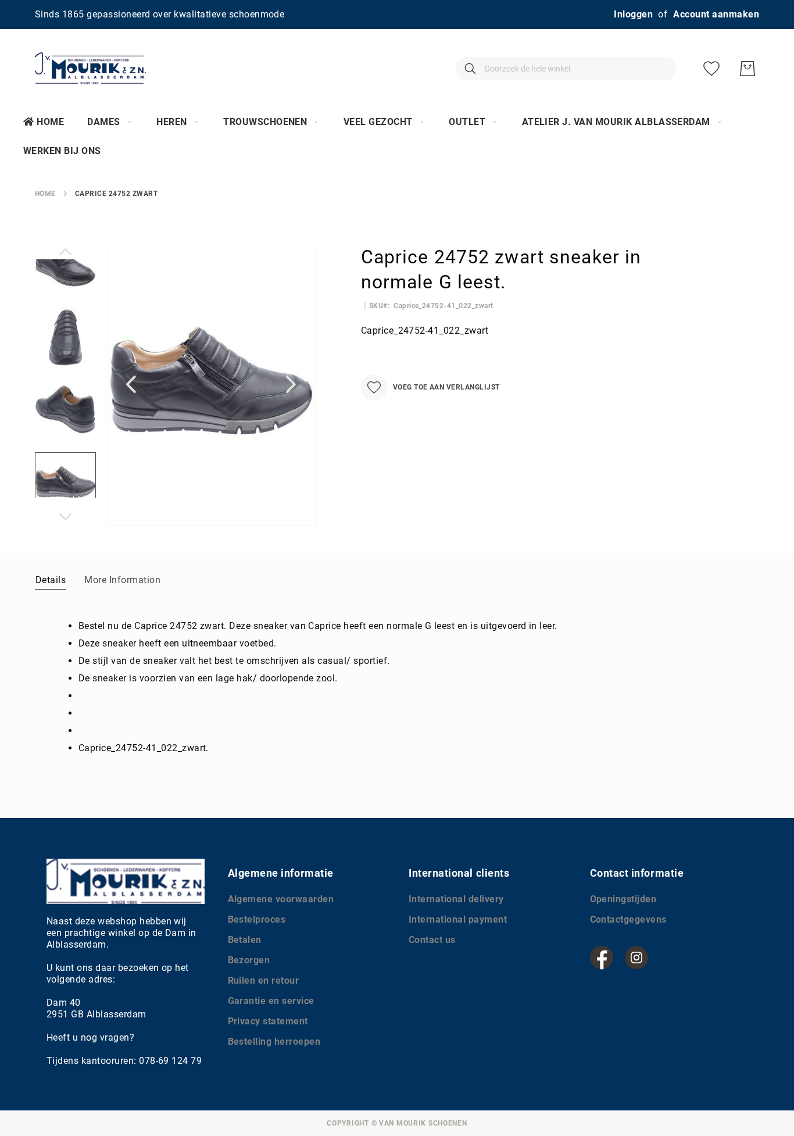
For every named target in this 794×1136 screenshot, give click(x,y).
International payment (458, 919)
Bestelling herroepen (274, 1041)
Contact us (432, 939)
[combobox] (566, 68)
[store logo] (90, 68)
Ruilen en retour (263, 980)
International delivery (456, 899)
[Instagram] (636, 957)
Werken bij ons (62, 150)
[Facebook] (601, 957)
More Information (122, 579)
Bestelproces (257, 919)
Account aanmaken (716, 14)
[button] (131, 384)
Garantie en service (271, 1000)
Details (50, 579)
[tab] (50, 579)
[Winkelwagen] (747, 68)
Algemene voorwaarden (281, 899)
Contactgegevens (628, 919)
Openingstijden (623, 899)
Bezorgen (249, 960)
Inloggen (633, 14)
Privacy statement (268, 1021)
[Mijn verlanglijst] (711, 68)
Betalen (245, 939)
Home (50, 121)
